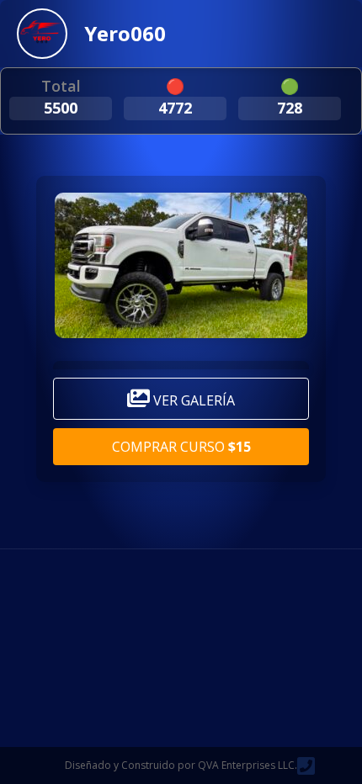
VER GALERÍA (192, 400)
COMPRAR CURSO (181, 446)
